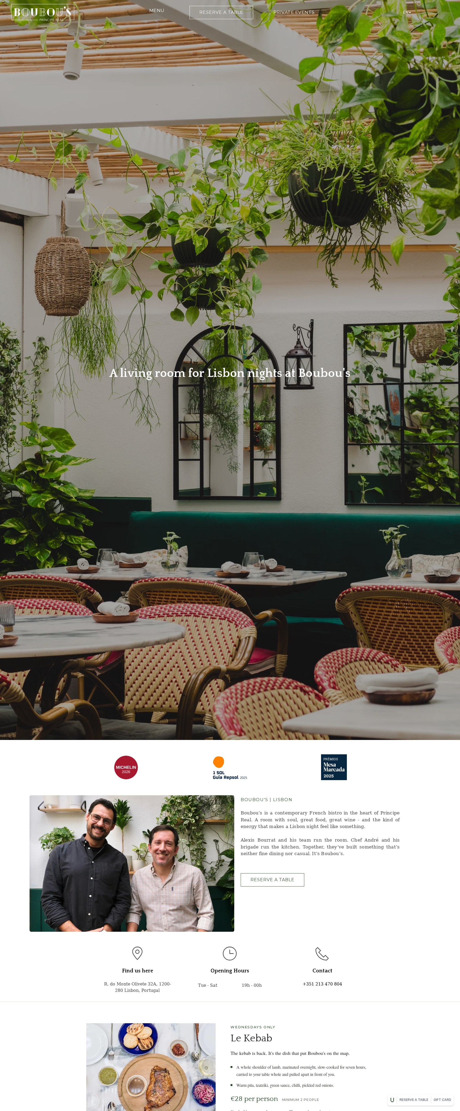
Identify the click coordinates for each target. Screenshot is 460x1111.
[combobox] (406, 12)
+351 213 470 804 (322, 984)
